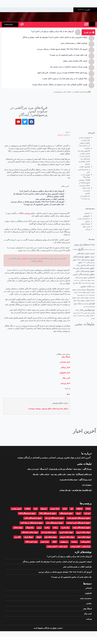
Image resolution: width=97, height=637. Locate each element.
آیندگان (60, 135)
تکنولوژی (86, 216)
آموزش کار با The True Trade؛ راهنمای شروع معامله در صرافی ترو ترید (62, 49)
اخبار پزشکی (65, 367)
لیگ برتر (77, 303)
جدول (92, 257)
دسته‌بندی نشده (84, 218)
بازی (81, 249)
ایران (76, 244)
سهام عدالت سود (83, 298)
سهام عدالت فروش (67, 537)
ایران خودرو (92, 249)
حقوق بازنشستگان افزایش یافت (85, 264)
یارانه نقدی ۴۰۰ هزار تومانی (57, 546)
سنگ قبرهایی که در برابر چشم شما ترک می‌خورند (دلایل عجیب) (65, 78)
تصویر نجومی (90, 253)
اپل (80, 244)
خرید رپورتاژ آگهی (85, 479)
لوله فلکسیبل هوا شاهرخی (82, 490)
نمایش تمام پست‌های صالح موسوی (55, 409)
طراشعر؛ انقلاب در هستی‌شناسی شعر (74, 43)
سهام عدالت (81, 290)
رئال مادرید (77, 283)
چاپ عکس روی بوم (58, 474)
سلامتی (87, 221)
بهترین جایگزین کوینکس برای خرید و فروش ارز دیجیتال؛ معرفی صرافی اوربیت (59, 84)
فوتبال (92, 303)
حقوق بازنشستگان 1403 (27, 513)
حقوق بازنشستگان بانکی (85, 271)
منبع (68, 394)
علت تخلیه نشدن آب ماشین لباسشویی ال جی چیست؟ (68, 55)
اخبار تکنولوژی (64, 373)
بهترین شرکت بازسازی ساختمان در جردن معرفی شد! (68, 67)
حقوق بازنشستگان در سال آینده (82, 280)
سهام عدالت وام (79, 300)
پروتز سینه (77, 469)
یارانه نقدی (44, 542)
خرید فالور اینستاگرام (84, 474)
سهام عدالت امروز (80, 292)
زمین (83, 286)
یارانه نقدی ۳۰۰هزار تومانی (80, 546)
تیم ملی (80, 253)
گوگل (81, 310)
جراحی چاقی (44, 474)
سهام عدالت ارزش (83, 532)
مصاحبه (86, 307)
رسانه (93, 286)
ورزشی (87, 229)
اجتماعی (87, 213)
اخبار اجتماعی (65, 362)
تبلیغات (75, 249)
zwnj (93, 245)
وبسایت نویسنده (34, 409)
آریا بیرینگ (43, 469)
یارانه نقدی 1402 (85, 313)
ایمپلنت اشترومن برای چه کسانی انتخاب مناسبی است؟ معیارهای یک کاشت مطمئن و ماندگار (55, 37)
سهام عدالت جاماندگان (30, 532)
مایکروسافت (91, 307)
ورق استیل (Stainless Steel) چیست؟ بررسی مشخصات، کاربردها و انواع (62, 73)
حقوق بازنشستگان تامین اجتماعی (78, 523)
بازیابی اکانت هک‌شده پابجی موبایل (75, 61)
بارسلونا (86, 249)
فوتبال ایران (85, 304)
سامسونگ (90, 289)
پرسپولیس (89, 310)
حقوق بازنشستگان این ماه (84, 268)
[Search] (27, 24)
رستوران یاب (87, 485)
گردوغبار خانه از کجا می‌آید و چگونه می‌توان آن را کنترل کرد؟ (52, 31)
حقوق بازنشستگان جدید (54, 523)
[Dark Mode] (32, 24)
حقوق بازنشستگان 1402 (86, 260)
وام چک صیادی (65, 490)
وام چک (35, 474)
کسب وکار (86, 226)
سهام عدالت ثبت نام (89, 295)
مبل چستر (71, 474)
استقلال (86, 244)
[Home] (92, 24)
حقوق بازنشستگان (81, 256)
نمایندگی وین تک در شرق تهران (60, 469)
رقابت (88, 286)
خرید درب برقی (33, 469)
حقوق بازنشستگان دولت (88, 283)
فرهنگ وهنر (85, 224)
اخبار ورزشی (65, 383)
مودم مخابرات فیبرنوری (68, 479)
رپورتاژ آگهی (87, 469)
